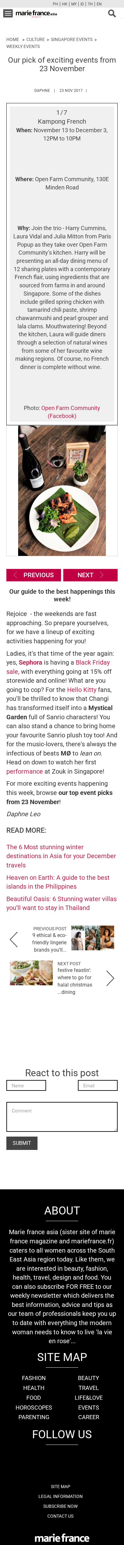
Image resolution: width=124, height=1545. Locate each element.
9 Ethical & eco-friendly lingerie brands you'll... (49, 942)
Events (88, 1407)
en (99, 4)
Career (88, 1417)
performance (24, 771)
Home (12, 39)
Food (33, 1397)
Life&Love (89, 1397)
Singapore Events (72, 39)
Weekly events (23, 46)
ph (55, 4)
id (82, 4)
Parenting (33, 1417)
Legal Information (60, 1496)
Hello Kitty (81, 690)
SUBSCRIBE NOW (60, 1506)
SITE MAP (60, 1486)
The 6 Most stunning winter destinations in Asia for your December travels (61, 856)
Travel (89, 1387)
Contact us (60, 1516)
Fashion (34, 1378)
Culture (35, 39)
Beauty (88, 1378)
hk (64, 4)
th (90, 4)
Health (34, 1387)
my (74, 4)
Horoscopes (34, 1407)
